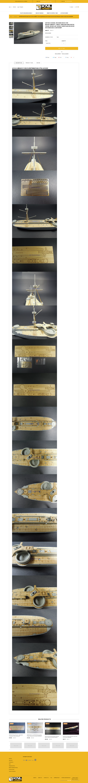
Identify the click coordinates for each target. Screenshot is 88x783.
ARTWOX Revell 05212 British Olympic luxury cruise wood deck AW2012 (52, 737)
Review (38, 62)
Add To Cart (61, 48)
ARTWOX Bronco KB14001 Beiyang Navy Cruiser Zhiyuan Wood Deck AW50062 (34, 735)
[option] (11, 23)
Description (19, 62)
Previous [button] (10, 38)
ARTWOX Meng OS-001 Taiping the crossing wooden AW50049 (16, 735)
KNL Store (69, 780)
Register (21, 7)
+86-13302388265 (68, 1)
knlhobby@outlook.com (45, 1)
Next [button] (12, 38)
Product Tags (29, 62)
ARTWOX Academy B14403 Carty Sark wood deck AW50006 (70, 737)
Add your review (48, 32)
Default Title (48, 43)
